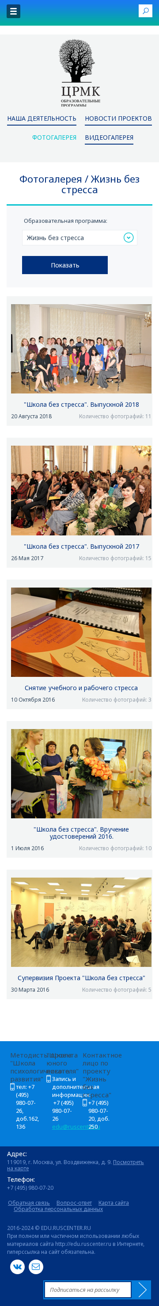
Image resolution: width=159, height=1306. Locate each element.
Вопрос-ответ (74, 1203)
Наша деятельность (41, 118)
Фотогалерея (54, 137)
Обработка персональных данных (58, 1209)
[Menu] (13, 11)
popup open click (145, 10)
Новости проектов (118, 118)
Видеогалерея (109, 137)
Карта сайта (113, 1203)
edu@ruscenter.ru (76, 1126)
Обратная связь (29, 1203)
